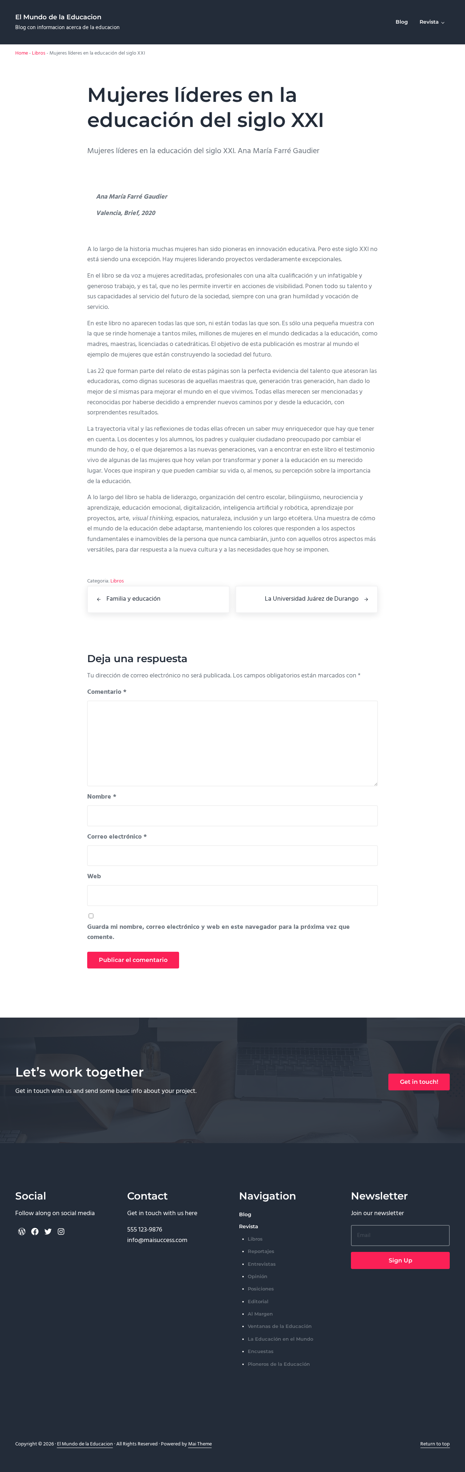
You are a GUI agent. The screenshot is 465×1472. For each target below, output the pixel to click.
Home (21, 53)
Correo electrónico (117, 837)
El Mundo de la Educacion (58, 17)
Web (94, 877)
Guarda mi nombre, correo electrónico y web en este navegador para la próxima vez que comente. (218, 932)
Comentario (106, 692)
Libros (38, 53)
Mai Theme (200, 1444)
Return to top (435, 1444)
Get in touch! (419, 1081)
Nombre (101, 797)
